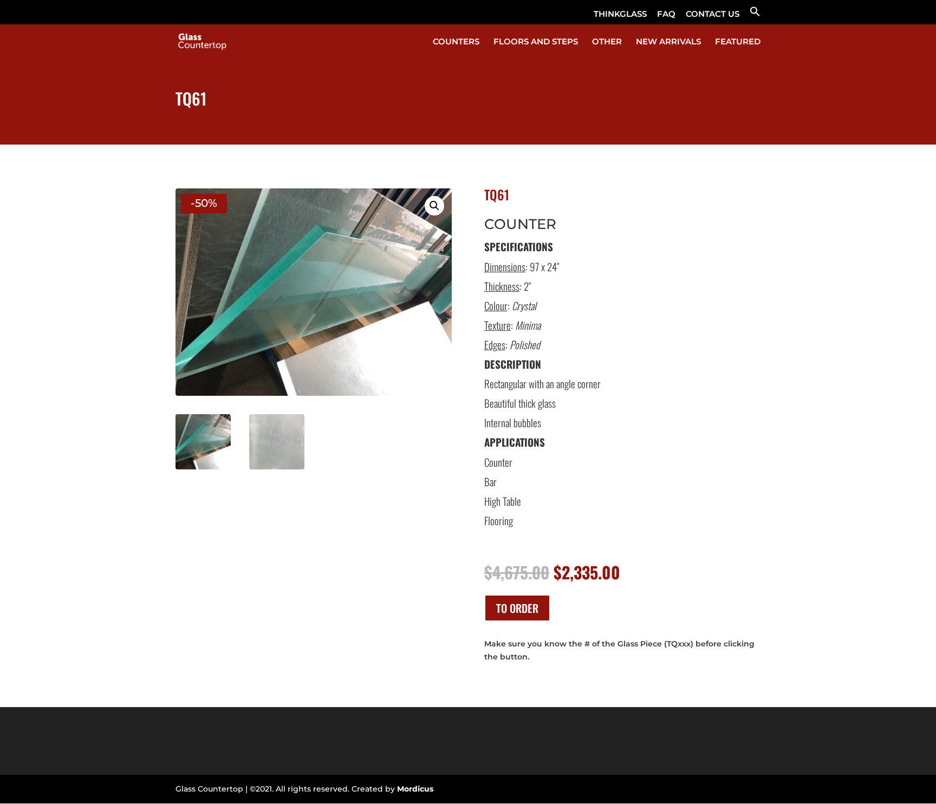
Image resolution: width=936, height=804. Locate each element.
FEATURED (737, 42)
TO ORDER (517, 608)
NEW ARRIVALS (668, 42)
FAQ (666, 14)
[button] (755, 15)
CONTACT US (712, 14)
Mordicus (415, 789)
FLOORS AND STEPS (535, 42)
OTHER (607, 42)
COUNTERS (456, 42)
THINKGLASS (620, 14)
